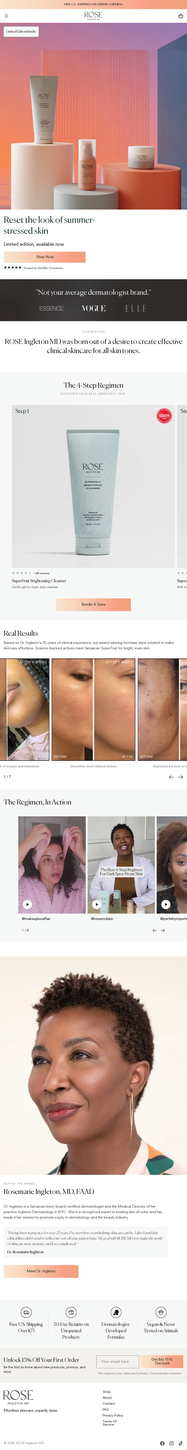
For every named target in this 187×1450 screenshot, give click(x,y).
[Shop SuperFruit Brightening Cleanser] (93, 486)
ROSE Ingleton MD (30, 1443)
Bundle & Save (94, 605)
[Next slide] (180, 777)
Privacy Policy (113, 1415)
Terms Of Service (110, 1423)
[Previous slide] (171, 777)
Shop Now (45, 257)
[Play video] (27, 904)
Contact (109, 1403)
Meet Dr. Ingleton (41, 1271)
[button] (6, 16)
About (107, 1397)
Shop (107, 1392)
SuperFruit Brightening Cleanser (39, 581)
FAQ (106, 1409)
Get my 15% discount (162, 1361)
